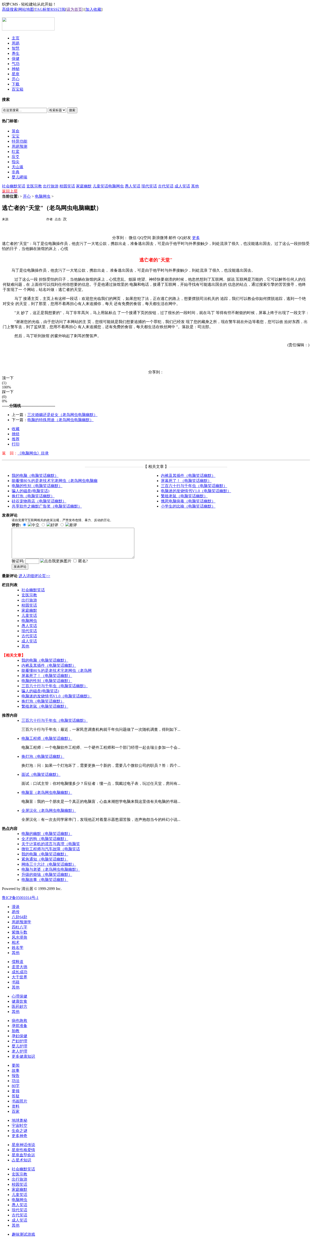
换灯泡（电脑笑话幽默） (33, 496)
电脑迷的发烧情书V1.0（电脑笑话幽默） (196, 491)
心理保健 (19, 996)
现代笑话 (149, 186)
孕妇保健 (19, 1036)
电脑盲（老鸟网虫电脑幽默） (46, 792)
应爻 (16, 157)
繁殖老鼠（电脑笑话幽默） (184, 496)
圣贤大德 (19, 967)
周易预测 (19, 146)
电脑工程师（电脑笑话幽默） (46, 738)
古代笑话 (166, 186)
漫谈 (16, 907)
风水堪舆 (19, 937)
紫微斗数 (19, 932)
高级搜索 (10, 9)
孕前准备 (19, 1026)
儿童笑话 (100, 186)
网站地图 (26, 9)
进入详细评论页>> (34, 576)
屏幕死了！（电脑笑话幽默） (186, 481)
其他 (195, 186)
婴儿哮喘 (19, 177)
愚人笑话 (132, 186)
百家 (16, 1111)
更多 (196, 238)
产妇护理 (19, 1041)
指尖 (16, 162)
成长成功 (19, 972)
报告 (16, 1076)
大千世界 (19, 977)
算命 (16, 131)
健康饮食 (19, 1001)
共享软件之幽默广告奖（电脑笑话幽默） (47, 506)
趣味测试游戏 (23, 1234)
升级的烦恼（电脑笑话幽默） (46, 874)
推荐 (16, 439)
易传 (16, 912)
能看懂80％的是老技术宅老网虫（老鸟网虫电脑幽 (55, 481)
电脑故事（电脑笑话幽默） (44, 880)
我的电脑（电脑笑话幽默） (35, 475)
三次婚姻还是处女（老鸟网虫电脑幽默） (62, 415)
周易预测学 (21, 922)
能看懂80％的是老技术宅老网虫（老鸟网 (56, 670)
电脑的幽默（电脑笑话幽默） (46, 834)
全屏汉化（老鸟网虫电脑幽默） (48, 810)
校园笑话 (67, 186)
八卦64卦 (19, 917)
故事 (16, 1070)
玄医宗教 (34, 186)
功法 (16, 1081)
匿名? (83, 561)
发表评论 (20, 566)
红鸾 (16, 151)
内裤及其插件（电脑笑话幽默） (188, 475)
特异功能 (19, 141)
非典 (16, 172)
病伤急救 (19, 1021)
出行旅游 (50, 186)
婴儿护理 (19, 1046)
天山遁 (17, 167)
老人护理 (19, 1051)
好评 (54, 525)
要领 (16, 1091)
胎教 (16, 1031)
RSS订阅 (57, 9)
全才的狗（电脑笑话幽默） (44, 839)
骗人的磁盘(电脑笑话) (30, 491)
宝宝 (16, 136)
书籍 (16, 982)
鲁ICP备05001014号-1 (20, 898)
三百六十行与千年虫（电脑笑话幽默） (194, 486)
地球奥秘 (19, 1120)
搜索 (72, 110)
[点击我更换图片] (55, 561)
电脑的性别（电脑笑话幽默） (37, 486)
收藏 (16, 429)
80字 (16, 1086)
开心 (27, 196)
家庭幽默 (84, 186)
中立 (35, 525)
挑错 (16, 434)
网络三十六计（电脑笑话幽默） (48, 864)
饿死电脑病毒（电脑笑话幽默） (188, 501)
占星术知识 (21, 1160)
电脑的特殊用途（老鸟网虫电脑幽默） (60, 420)
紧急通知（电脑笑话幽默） (44, 859)
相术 (16, 942)
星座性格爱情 (23, 1150)
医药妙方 (19, 1006)
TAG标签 (42, 9)
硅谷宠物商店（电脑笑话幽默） (39, 501)
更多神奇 (19, 1136)
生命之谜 (19, 1131)
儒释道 (17, 962)
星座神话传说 (23, 1145)
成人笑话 (182, 186)
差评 (73, 525)
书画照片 (19, 1101)
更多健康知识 (23, 1056)
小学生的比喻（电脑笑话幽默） (188, 506)
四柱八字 (19, 927)
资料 (16, 1106)
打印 (16, 444)
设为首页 (74, 9)
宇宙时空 (19, 1125)
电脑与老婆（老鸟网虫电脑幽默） (50, 869)
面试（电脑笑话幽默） (40, 774)
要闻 (16, 1065)
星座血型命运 (23, 1155)
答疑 (16, 1096)
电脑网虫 (116, 186)
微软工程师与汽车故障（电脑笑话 (50, 849)
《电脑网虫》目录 (33, 453)
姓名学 (17, 947)
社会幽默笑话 (13, 186)
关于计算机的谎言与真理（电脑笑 (50, 844)
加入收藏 (93, 9)
